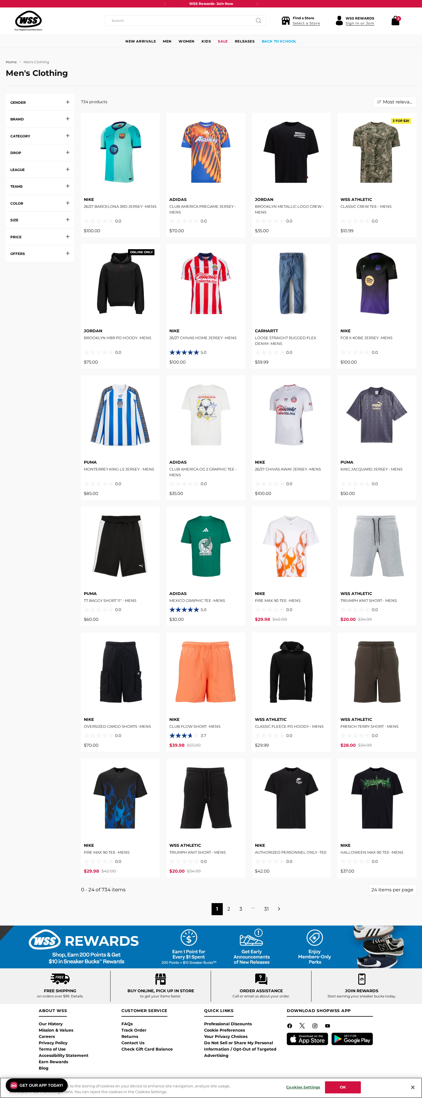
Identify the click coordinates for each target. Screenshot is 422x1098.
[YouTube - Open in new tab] (328, 1027)
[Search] (259, 21)
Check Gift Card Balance (147, 1049)
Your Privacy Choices (225, 1036)
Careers (47, 1036)
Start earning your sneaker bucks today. (362, 996)
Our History (51, 1023)
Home (11, 62)
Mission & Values (56, 1030)
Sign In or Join (360, 23)
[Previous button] (164, 3)
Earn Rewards (53, 1061)
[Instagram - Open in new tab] (315, 1027)
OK (343, 1087)
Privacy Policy (53, 1042)
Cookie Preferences (224, 1030)
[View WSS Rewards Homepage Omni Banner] (211, 947)
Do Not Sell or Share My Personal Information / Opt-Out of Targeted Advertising (240, 1049)
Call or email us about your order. (261, 996)
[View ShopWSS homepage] (28, 20)
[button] (300, 21)
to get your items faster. (160, 996)
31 (266, 909)
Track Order (133, 1030)
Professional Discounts (228, 1023)
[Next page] (279, 909)
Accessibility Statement (63, 1055)
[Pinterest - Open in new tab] (302, 1027)
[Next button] (257, 3)
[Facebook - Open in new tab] (290, 1027)
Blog (44, 1068)
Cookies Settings (303, 1087)
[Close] (412, 1087)
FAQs (127, 1023)
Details (77, 996)
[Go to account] (339, 20)
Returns (129, 1036)
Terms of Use (52, 1049)
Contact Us (132, 1042)
